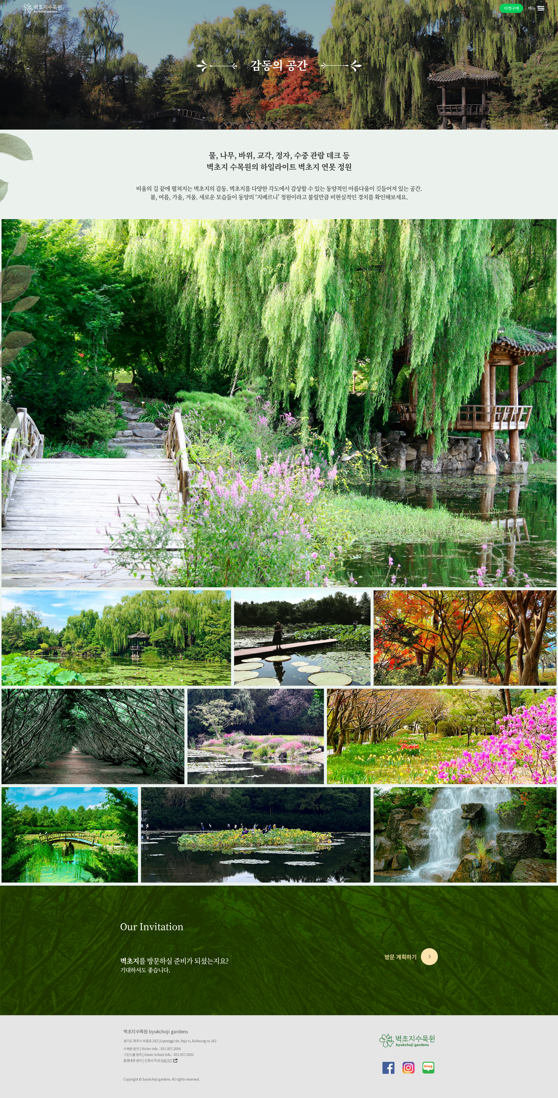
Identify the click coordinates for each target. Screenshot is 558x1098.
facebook (388, 1068)
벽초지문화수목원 (41, 8)
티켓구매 (511, 8)
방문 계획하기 (400, 957)
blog (428, 1068)
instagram (408, 1068)
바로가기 (166, 1060)
